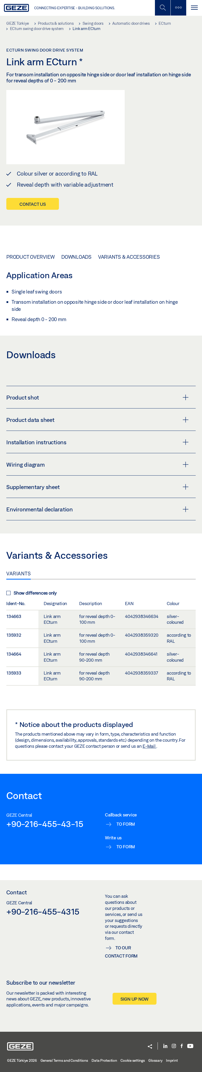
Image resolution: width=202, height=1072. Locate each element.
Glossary (155, 1060)
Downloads (76, 257)
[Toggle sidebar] (178, 8)
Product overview (30, 257)
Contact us (32, 204)
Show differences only (35, 592)
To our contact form (121, 951)
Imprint (172, 1060)
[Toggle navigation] (194, 8)
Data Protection (104, 1060)
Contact (16, 892)
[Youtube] (190, 1046)
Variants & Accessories (129, 257)
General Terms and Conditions (64, 1060)
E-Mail (149, 746)
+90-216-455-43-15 (44, 824)
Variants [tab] (18, 573)
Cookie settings (132, 1060)
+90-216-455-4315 (42, 911)
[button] (150, 1047)
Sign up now (134, 998)
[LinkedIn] (165, 1046)
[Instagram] (174, 1046)
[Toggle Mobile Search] (162, 8)
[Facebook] (182, 1046)
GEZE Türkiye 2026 (22, 1060)
